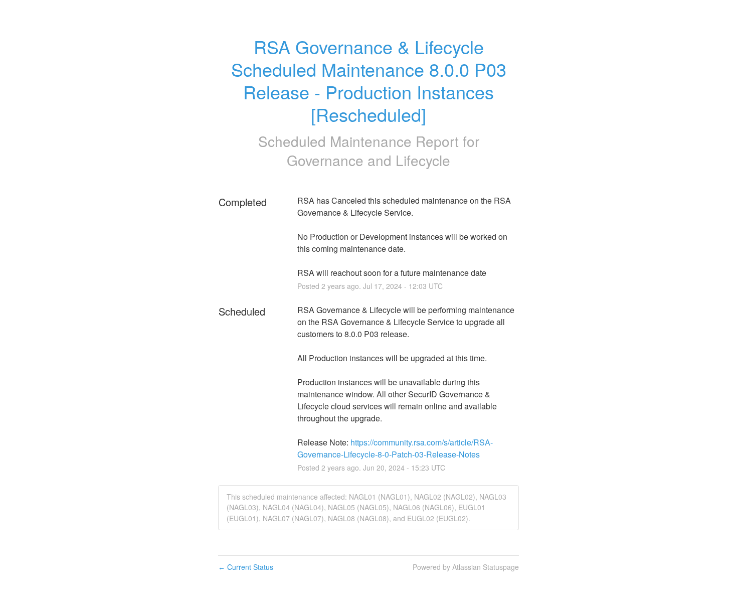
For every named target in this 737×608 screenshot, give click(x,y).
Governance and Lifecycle (368, 160)
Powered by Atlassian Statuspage (466, 567)
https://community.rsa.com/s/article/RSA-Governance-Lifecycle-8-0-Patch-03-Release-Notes (395, 448)
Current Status (245, 567)
